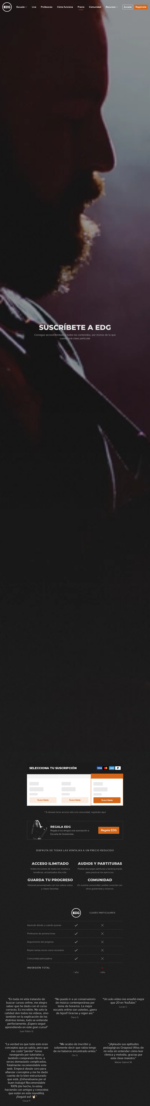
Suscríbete (43, 800)
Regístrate (140, 7)
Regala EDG (109, 830)
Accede (128, 7)
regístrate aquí (98, 812)
